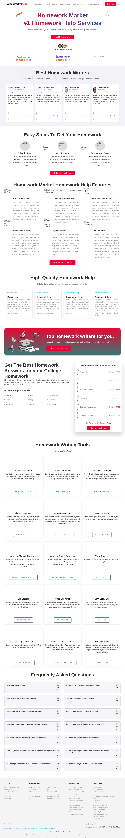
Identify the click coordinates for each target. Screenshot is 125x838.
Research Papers (51, 4)
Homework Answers (93, 4)
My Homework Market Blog (11, 787)
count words (102, 577)
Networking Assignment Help (76, 792)
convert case (62, 620)
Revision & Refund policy (67, 837)
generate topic (101, 534)
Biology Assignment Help (75, 787)
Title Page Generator (98, 792)
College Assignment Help (76, 805)
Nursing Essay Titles (74, 798)
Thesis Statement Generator (100, 814)
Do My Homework (63, 37)
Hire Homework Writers (62, 263)
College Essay (38, 4)
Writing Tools (7, 798)
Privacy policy (53, 837)
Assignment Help (65, 4)
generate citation (62, 491)
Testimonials (7, 796)
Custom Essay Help (52, 792)
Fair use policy (82, 837)
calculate (102, 620)
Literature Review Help (53, 794)
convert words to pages (62, 577)
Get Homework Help (98, 428)
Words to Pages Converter (100, 805)
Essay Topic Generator (99, 809)
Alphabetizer (96, 800)
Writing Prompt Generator (99, 789)
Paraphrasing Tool (98, 812)
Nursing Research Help (53, 796)
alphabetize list (23, 620)
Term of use (42, 837)
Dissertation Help (78, 4)
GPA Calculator (97, 794)
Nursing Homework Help (75, 789)
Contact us (7, 789)
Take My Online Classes (35, 794)
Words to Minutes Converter (100, 807)
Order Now (110, 4)
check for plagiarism (23, 491)
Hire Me (27, 116)
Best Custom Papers (34, 787)
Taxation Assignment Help (76, 794)
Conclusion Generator (98, 816)
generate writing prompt (62, 662)
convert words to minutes (23, 577)
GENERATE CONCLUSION (102, 491)
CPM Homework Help (34, 792)
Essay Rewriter (97, 787)
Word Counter (96, 803)
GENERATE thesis (23, 534)
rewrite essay (102, 662)
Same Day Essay (33, 789)
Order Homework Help (62, 173)
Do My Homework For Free (76, 807)
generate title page (23, 662)
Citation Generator (98, 818)
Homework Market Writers (76, 814)
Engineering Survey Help (53, 798)
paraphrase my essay (62, 534)
